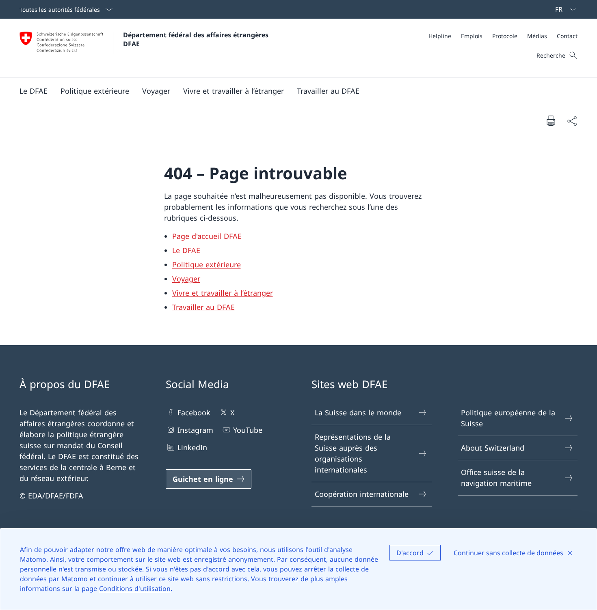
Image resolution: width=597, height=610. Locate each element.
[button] (33, 91)
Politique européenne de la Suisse (508, 418)
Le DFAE (186, 250)
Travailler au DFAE (203, 307)
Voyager (186, 279)
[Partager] (571, 121)
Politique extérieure (206, 264)
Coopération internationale (362, 494)
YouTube (247, 430)
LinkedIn (192, 447)
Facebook (193, 412)
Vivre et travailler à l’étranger (222, 293)
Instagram (195, 430)
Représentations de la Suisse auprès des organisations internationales (353, 453)
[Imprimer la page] (550, 120)
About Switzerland (492, 448)
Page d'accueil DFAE (207, 236)
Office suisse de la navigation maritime (496, 477)
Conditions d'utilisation (135, 588)
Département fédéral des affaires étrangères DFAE (196, 39)
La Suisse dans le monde (358, 412)
